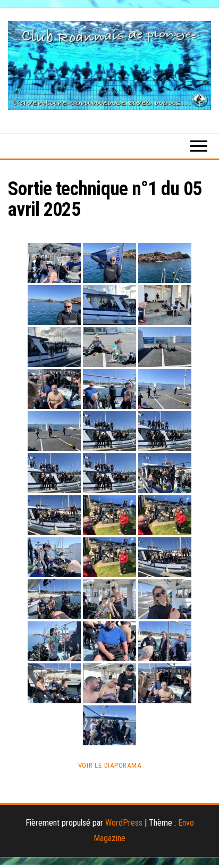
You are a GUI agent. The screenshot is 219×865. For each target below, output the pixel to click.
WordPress (123, 823)
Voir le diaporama (109, 765)
